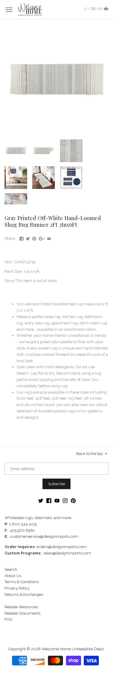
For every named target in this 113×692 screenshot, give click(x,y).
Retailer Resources (21, 607)
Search (11, 569)
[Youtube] (57, 500)
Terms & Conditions (22, 582)
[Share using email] (49, 238)
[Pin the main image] (34, 238)
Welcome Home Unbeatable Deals (73, 649)
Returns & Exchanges (24, 594)
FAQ (8, 619)
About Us (13, 575)
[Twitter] (40, 500)
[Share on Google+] (42, 238)
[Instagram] (65, 500)
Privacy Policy (17, 588)
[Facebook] (48, 500)
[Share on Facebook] (22, 238)
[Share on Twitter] (28, 238)
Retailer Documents (22, 613)
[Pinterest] (73, 500)
